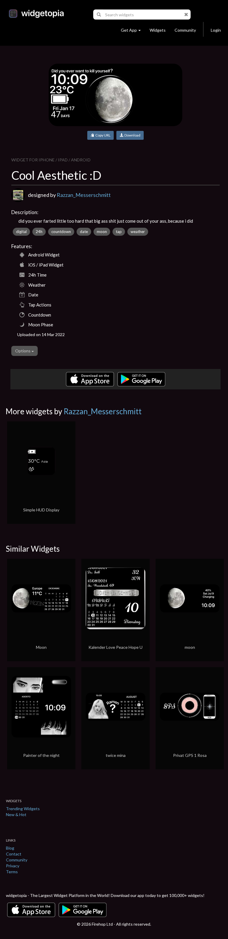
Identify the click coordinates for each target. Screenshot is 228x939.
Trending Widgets (23, 808)
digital (21, 231)
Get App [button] (129, 30)
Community (185, 30)
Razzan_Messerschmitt (84, 195)
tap (119, 231)
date (84, 231)
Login (216, 30)
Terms (12, 871)
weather (138, 231)
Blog (10, 847)
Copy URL (102, 135)
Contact (13, 853)
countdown (61, 231)
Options (23, 350)
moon (102, 231)
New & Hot (16, 814)
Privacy (12, 865)
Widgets (158, 30)
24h (39, 231)
